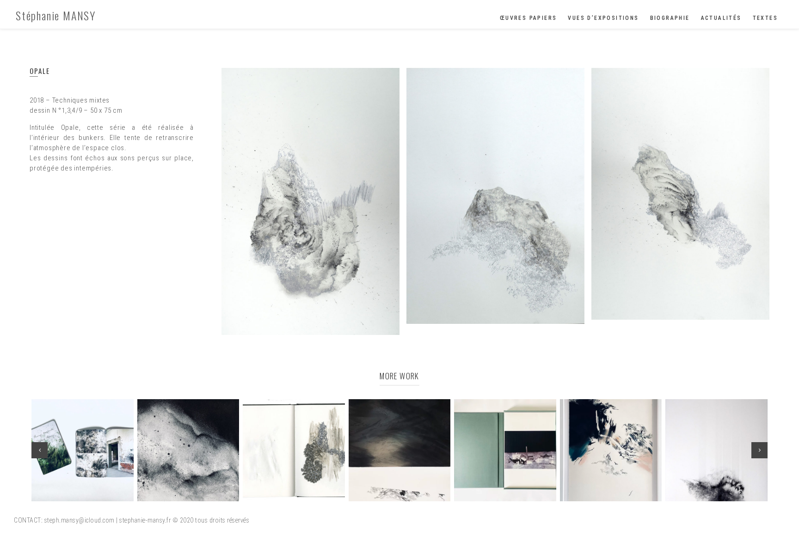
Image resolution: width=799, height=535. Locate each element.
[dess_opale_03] (680, 194)
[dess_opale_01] (310, 201)
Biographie (670, 18)
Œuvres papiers (528, 18)
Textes (765, 18)
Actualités (721, 18)
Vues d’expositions (603, 18)
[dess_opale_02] (495, 196)
